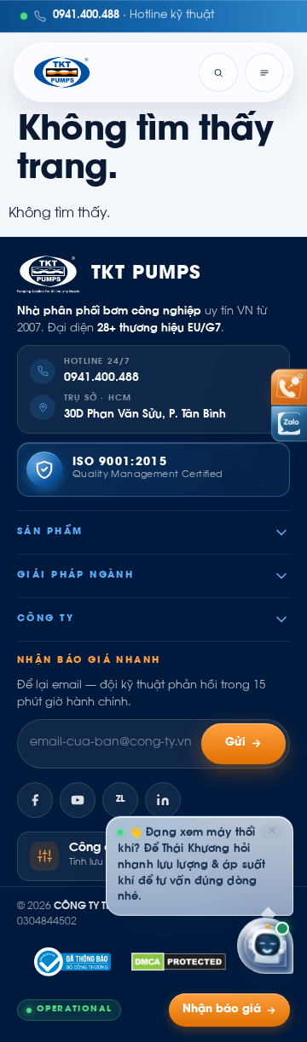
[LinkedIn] (163, 800)
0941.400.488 (101, 378)
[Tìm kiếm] (218, 72)
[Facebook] (35, 800)
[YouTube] (78, 800)
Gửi (235, 743)
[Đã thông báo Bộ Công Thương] (72, 962)
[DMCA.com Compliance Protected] (179, 962)
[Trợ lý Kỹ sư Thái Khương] (265, 946)
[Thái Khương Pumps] (62, 72)
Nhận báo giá (221, 1010)
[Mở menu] (264, 72)
